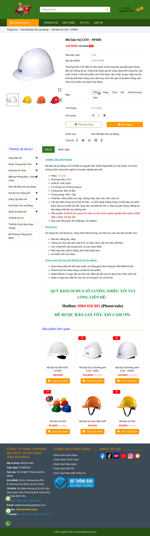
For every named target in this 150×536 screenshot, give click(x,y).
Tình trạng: (71, 108)
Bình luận (64, 149)
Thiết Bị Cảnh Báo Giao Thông (20, 226)
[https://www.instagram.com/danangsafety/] (130, 456)
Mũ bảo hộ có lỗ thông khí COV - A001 (92, 369)
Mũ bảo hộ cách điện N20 (92, 421)
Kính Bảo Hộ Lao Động (20, 205)
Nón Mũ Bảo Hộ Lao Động (34, 29)
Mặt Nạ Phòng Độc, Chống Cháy (22, 178)
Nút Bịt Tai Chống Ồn (19, 193)
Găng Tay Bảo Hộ (17, 199)
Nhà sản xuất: (72, 55)
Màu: (68, 94)
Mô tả (48, 149)
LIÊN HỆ (98, 22)
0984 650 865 (126, 11)
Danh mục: (71, 134)
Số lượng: (71, 115)
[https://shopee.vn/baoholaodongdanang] (137, 456)
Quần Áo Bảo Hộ (17, 211)
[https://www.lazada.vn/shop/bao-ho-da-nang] (116, 456)
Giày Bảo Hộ (15, 158)
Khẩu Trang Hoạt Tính (19, 164)
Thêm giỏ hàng (85, 124)
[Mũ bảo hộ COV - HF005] (22, 9)
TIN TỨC (84, 22)
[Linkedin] (89, 140)
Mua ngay (126, 124)
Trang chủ (12, 29)
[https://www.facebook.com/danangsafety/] (102, 456)
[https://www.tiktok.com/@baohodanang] (109, 456)
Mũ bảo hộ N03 (58, 421)
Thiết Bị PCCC (16, 218)
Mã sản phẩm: (73, 60)
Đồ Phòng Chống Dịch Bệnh (20, 236)
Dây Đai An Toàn (17, 170)
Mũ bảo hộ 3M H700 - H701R (58, 369)
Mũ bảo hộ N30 (127, 421)
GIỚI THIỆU (69, 22)
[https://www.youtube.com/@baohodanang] (123, 456)
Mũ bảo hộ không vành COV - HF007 (127, 369)
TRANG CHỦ (51, 22)
